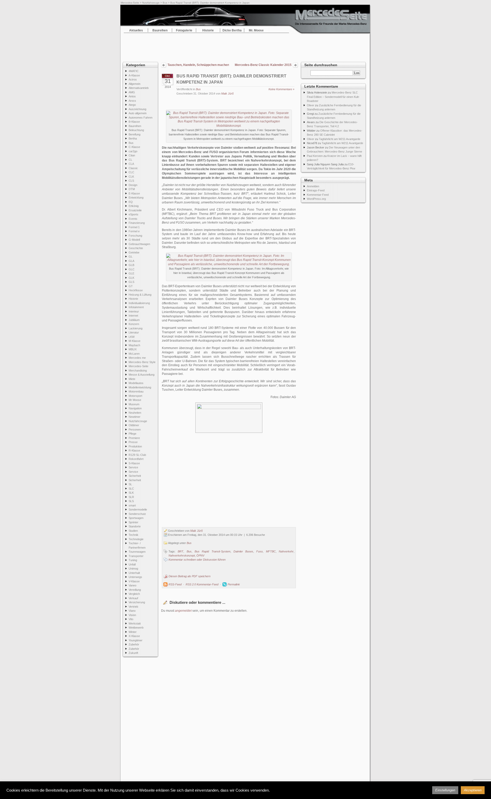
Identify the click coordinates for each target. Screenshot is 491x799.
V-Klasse (134, 581)
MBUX (133, 349)
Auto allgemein (138, 113)
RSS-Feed (175, 584)
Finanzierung (137, 222)
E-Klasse (134, 193)
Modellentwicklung (140, 387)
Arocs (132, 100)
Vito (131, 619)
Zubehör (134, 644)
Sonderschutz (137, 513)
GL (130, 256)
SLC (131, 488)
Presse (133, 442)
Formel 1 (134, 227)
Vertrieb (133, 606)
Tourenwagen (137, 551)
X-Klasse (134, 636)
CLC (131, 172)
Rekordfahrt (136, 458)
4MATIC (134, 71)
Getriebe (134, 252)
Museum (134, 404)
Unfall (132, 564)
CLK (131, 176)
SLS (131, 501)
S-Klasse (134, 463)
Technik (133, 534)
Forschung (135, 235)
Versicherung (137, 602)
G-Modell (134, 239)
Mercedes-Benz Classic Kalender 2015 (263, 65)
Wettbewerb (136, 627)
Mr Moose (135, 399)
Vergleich (134, 593)
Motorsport (135, 395)
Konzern (134, 324)
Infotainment (136, 307)
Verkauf (133, 598)
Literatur (134, 332)
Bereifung (134, 134)
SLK (131, 492)
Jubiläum (134, 319)
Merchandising (138, 370)
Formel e (134, 231)
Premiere (134, 437)
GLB (131, 265)
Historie (208, 30)
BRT (180, 551)
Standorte (135, 526)
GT (131, 286)
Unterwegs (135, 576)
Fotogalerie (184, 30)
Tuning (133, 560)
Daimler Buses (243, 551)
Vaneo (132, 585)
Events (133, 218)
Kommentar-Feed (318, 194)
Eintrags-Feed (316, 190)
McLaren (134, 353)
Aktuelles (136, 30)
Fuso (259, 551)
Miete (132, 378)
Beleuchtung (136, 130)
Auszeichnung (137, 109)
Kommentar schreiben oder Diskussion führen (197, 559)
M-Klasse (134, 340)
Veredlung (135, 589)
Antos (132, 96)
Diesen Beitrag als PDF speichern (189, 576)
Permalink (234, 584)
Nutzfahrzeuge (151, 2)
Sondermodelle (138, 509)
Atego (132, 104)
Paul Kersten (315, 155)
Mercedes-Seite (130, 2)
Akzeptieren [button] (473, 790)
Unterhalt (134, 572)
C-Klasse (134, 146)
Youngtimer (135, 640)
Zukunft (133, 652)
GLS (131, 281)
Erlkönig (134, 205)
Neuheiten (135, 412)
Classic (133, 168)
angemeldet (183, 610)
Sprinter (133, 522)
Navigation (135, 408)
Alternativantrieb (139, 87)
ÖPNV (200, 555)
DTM (132, 189)
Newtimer (134, 416)
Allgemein (134, 83)
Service (133, 467)
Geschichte (136, 248)
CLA (131, 163)
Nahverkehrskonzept (182, 555)
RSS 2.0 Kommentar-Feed (202, 584)
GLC (132, 269)
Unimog (133, 568)
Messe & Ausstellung (141, 374)
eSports (133, 214)
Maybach (134, 345)
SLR (131, 497)
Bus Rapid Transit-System (212, 551)
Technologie (136, 539)
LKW (132, 336)
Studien (133, 530)
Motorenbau (136, 391)
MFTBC (271, 551)
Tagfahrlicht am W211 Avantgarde (339, 139)
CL (130, 159)
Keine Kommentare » (281, 89)
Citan (132, 155)
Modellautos (136, 383)
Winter (133, 631)
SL (130, 484)
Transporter (136, 556)
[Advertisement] (245, 45)
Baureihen (160, 30)
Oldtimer (134, 425)
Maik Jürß (227, 93)
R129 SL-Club (137, 454)
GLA (131, 260)
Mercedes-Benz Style (142, 362)
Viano (132, 610)
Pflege (132, 433)
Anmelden (313, 186)
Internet (133, 315)
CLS (131, 180)
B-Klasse (134, 121)
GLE (131, 273)
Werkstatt (135, 623)
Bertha (133, 138)
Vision (132, 615)
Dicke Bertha (232, 30)
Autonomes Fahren (140, 117)
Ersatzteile (135, 210)
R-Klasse (134, 450)
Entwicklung (136, 197)
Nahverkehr (286, 551)
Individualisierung (139, 303)
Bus (165, 2)
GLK (131, 277)
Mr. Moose (256, 30)
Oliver (310, 105)
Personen (135, 429)
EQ (131, 201)
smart (132, 505)
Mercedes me (137, 357)
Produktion (135, 446)
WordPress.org (316, 198)
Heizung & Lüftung (140, 294)
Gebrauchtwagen (139, 244)
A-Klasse (134, 75)
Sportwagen (136, 517)
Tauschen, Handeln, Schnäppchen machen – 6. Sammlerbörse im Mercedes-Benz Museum (198, 65)
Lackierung (135, 328)
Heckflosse (136, 290)
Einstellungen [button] (445, 790)
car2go (133, 151)
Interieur (134, 311)
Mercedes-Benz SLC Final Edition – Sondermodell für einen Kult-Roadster (333, 96)
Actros (133, 79)
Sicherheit (135, 475)
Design (133, 185)
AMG (132, 92)
